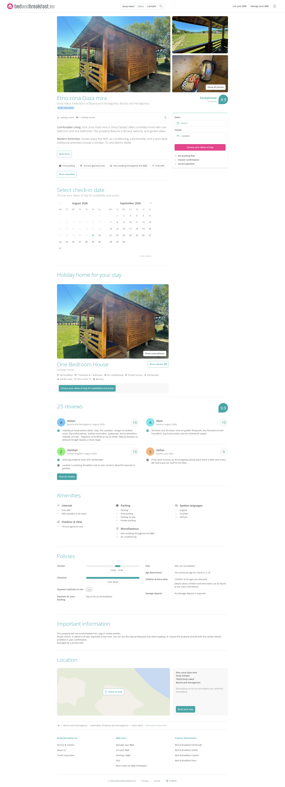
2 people (151, 6)
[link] (31, 6)
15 (93, 228)
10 (60, 228)
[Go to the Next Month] (150, 203)
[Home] (58, 725)
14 (86, 228)
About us (61, 750)
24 (60, 241)
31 (60, 248)
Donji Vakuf (128, 6)
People (178, 129)
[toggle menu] (274, 6)
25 (67, 241)
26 (73, 241)
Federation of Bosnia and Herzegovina (95, 103)
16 (99, 228)
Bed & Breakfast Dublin (186, 750)
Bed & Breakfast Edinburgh (188, 744)
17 (60, 235)
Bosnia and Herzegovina (134, 103)
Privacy (145, 780)
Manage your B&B (125, 744)
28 (86, 241)
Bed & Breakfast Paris (185, 760)
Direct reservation (65, 108)
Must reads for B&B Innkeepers (131, 765)
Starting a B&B (123, 755)
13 (80, 228)
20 (80, 235)
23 (99, 235)
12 (73, 228)
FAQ (118, 760)
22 (93, 235)
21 (86, 235)
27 (80, 241)
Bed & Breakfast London (187, 755)
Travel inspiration (66, 755)
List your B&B (122, 750)
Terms (157, 780)
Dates (141, 6)
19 (73, 235)
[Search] (161, 6)
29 (93, 241)
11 (67, 228)
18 (67, 235)
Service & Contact (65, 744)
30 (99, 241)
